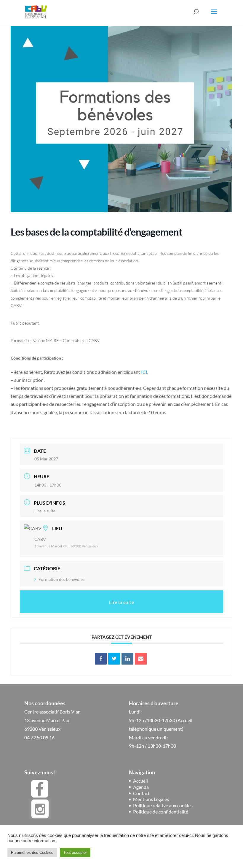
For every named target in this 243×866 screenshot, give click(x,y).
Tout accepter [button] (75, 852)
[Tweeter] (114, 659)
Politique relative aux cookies (163, 805)
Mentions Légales (151, 799)
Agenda (141, 787)
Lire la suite (44, 510)
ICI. (144, 372)
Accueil (140, 781)
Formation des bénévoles (61, 579)
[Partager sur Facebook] (101, 659)
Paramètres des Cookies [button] (32, 852)
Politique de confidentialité (160, 811)
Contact (141, 793)
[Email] (141, 659)
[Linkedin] (127, 659)
